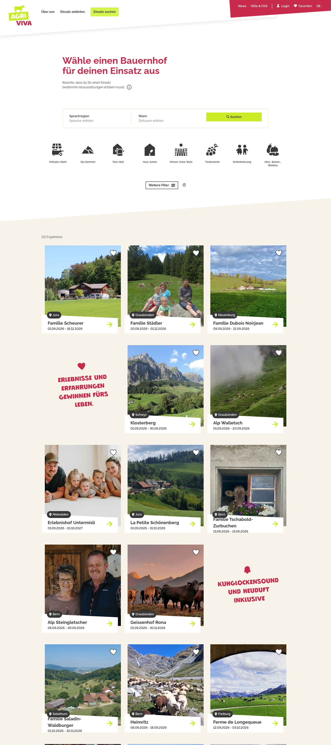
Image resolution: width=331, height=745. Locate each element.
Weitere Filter (159, 185)
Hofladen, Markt (57, 162)
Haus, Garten (150, 162)
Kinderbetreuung (242, 162)
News (242, 6)
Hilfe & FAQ (259, 6)
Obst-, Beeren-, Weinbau (273, 164)
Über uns (48, 12)
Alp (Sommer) (87, 162)
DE (319, 6)
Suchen (235, 117)
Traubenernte (212, 162)
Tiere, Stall (118, 162)
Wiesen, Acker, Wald (181, 162)
